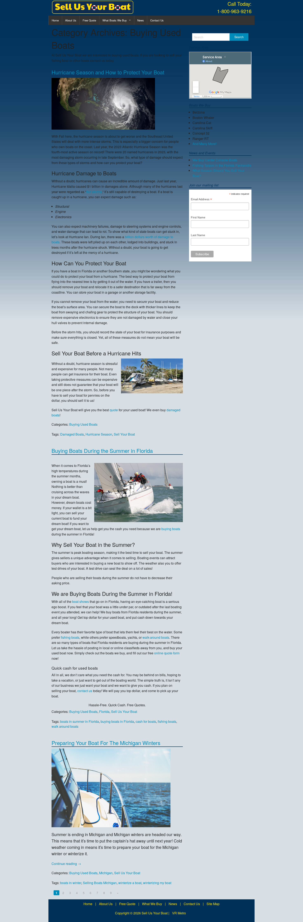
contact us (84, 690)
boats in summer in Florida (79, 721)
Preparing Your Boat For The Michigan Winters (106, 742)
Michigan (106, 872)
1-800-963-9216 (234, 11)
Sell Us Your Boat (124, 711)
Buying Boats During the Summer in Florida (102, 450)
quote (114, 410)
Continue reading (66, 863)
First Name (198, 217)
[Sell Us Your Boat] (93, 7)
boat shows (80, 601)
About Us (70, 20)
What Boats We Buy (114, 20)
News (140, 20)
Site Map (213, 903)
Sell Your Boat (124, 434)
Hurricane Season (99, 434)
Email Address (201, 199)
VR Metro (179, 913)
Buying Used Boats (83, 424)
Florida (104, 711)
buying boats (170, 528)
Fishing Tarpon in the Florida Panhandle (222, 165)
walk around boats (65, 726)
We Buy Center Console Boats (215, 160)
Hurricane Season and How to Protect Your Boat (108, 72)
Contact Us (157, 20)
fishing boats (70, 637)
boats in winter (70, 882)
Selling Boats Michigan (100, 882)
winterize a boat (129, 882)
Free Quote (89, 20)
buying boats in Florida (117, 721)
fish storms (94, 191)
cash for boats (146, 721)
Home (55, 20)
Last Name (198, 235)
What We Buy (152, 903)
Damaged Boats (72, 434)
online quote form (167, 653)
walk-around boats (155, 637)
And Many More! (204, 143)
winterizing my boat (157, 882)
